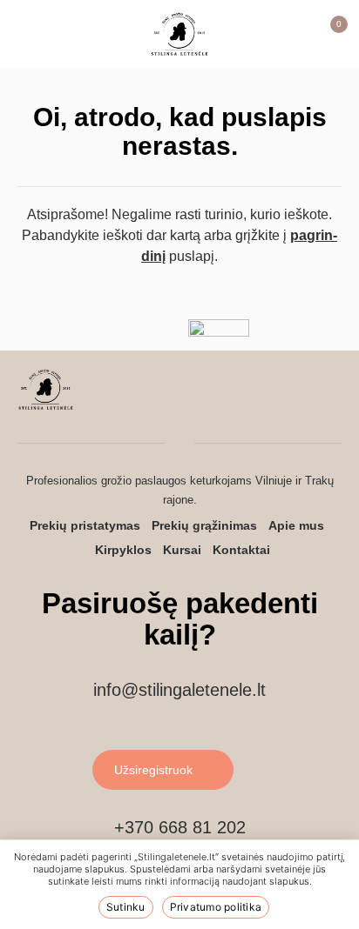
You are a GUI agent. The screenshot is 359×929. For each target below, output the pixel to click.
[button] (30, 34)
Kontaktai (241, 550)
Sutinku (126, 906)
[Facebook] (330, 392)
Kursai (182, 550)
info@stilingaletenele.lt (179, 689)
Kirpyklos (123, 550)
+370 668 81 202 (180, 827)
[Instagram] (294, 392)
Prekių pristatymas (85, 525)
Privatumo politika (216, 906)
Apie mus (296, 525)
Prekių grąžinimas (204, 525)
